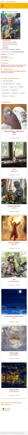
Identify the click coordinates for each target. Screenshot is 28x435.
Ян (9, 408)
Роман (23, 65)
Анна (20, 66)
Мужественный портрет (14, 281)
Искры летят (14, 244)
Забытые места (14, 171)
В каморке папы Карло (14, 206)
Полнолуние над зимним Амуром (14, 316)
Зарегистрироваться (11, 1)
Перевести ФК (5, 47)
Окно (14, 169)
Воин (14, 279)
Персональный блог (6, 40)
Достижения (5, 45)
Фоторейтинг (3, 54)
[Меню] (25, 6)
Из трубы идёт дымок (14, 391)
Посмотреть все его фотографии (9, 42)
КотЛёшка (6, 65)
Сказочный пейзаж (14, 354)
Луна (14, 318)
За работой (14, 207)
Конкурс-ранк (4, 56)
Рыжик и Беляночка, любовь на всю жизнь (14, 131)
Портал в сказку (14, 352)
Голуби (14, 134)
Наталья (15, 65)
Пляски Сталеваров (14, 242)
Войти (2, 1)
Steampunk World (14, 389)
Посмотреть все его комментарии (9, 43)
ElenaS (5, 66)
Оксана (13, 66)
